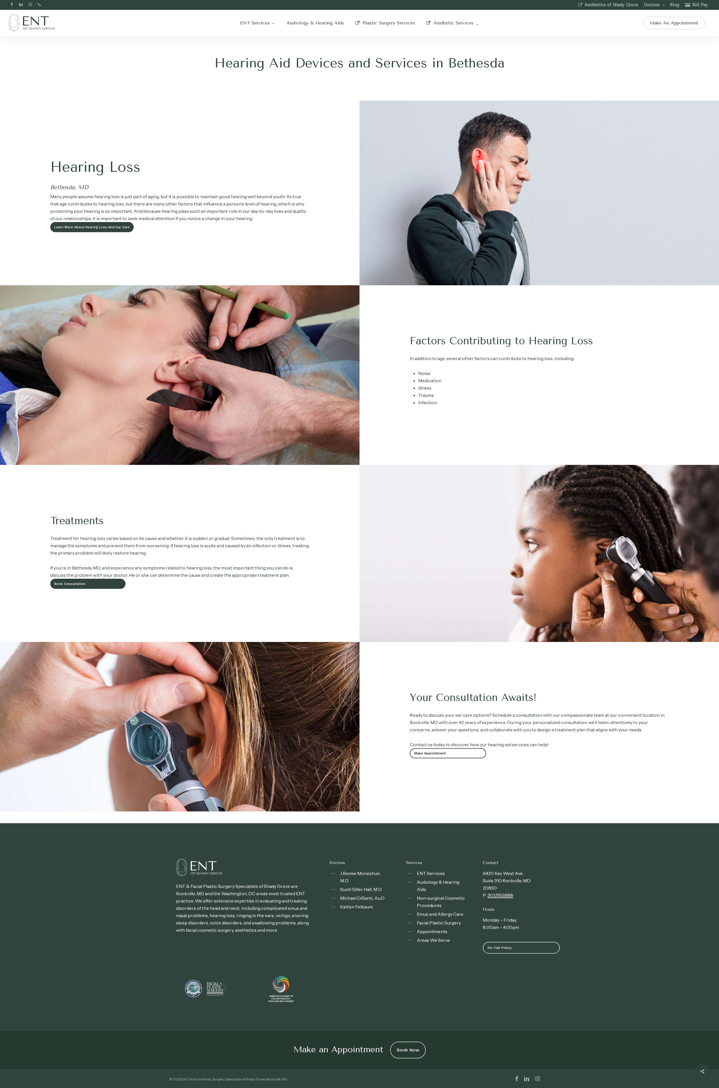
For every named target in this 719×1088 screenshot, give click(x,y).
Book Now (408, 1050)
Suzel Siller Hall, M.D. (361, 889)
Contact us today (427, 744)
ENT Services (431, 873)
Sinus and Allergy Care (440, 914)
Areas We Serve (433, 940)
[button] (92, 227)
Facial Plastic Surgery (439, 923)
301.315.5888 (500, 895)
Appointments (432, 931)
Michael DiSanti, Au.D (362, 898)
